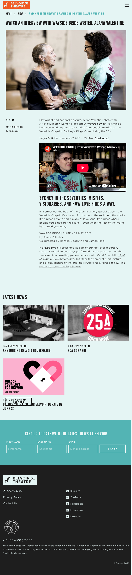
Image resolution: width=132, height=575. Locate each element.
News (9, 13)
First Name (13, 442)
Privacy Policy (12, 497)
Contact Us (10, 503)
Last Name (44, 442)
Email (71, 442)
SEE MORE (18, 401)
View (20, 13)
